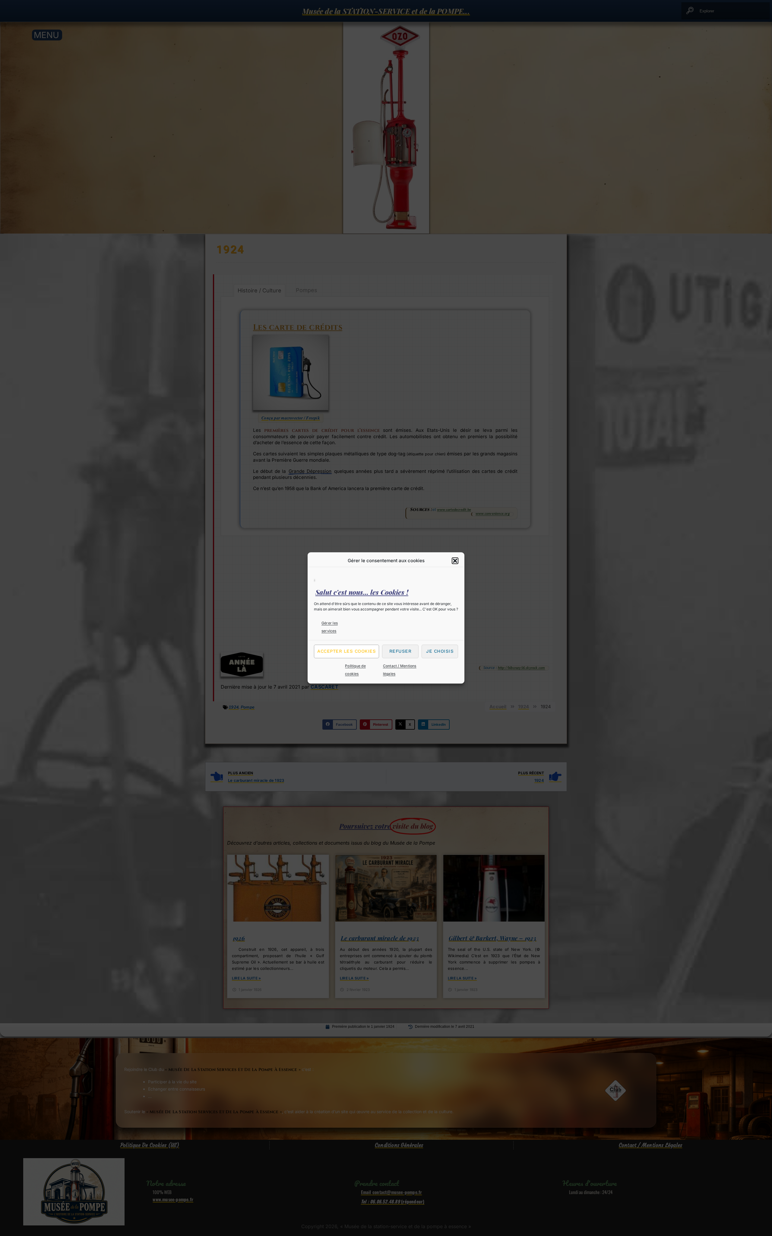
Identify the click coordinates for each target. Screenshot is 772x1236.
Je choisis (440, 651)
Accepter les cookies (346, 651)
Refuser (400, 651)
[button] (455, 561)
